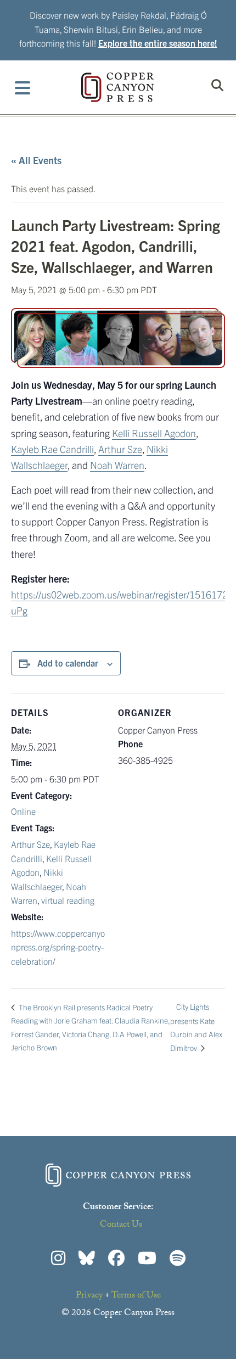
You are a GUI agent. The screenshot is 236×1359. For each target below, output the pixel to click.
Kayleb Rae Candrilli (52, 449)
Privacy (89, 1296)
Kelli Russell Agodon (154, 433)
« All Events (36, 160)
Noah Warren (117, 464)
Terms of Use (136, 1296)
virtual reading (67, 899)
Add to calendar (67, 662)
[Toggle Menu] (23, 87)
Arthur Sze (120, 449)
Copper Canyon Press (117, 87)
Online (23, 811)
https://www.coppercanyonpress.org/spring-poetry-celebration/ (58, 946)
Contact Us (121, 1225)
